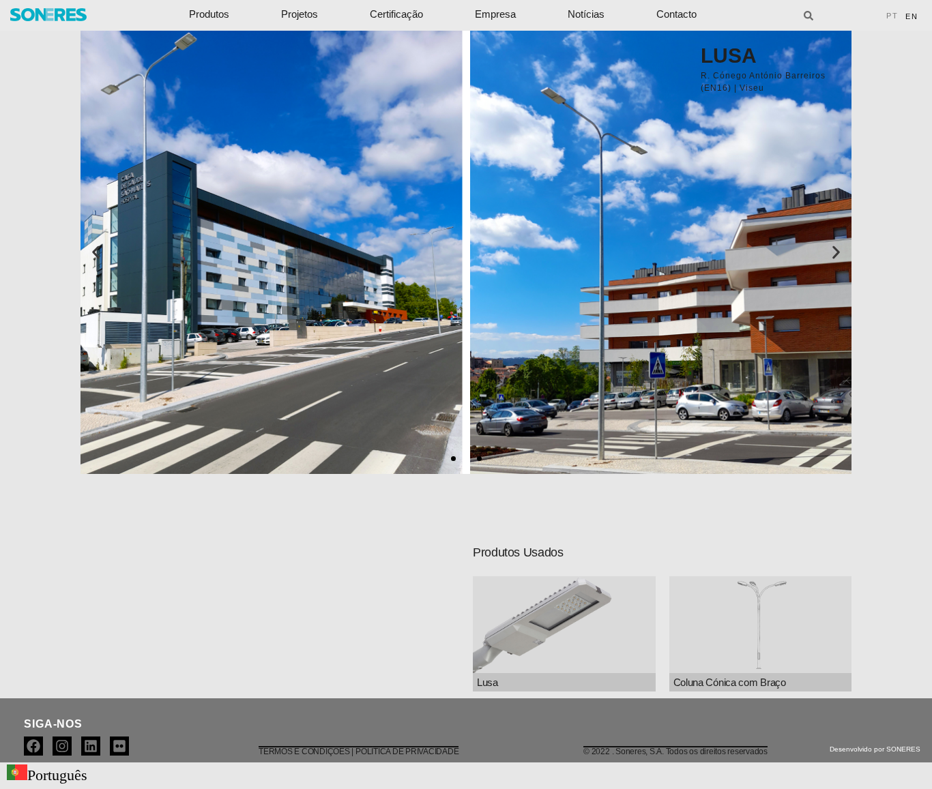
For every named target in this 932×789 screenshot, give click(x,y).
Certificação (396, 14)
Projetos (299, 14)
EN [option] (911, 16)
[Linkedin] (90, 746)
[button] (95, 251)
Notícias (586, 14)
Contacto (676, 14)
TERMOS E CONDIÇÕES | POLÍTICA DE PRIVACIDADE (358, 751)
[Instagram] (62, 746)
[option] (912, 16)
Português (57, 775)
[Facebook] (33, 746)
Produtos (209, 14)
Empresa (495, 14)
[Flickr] (119, 746)
